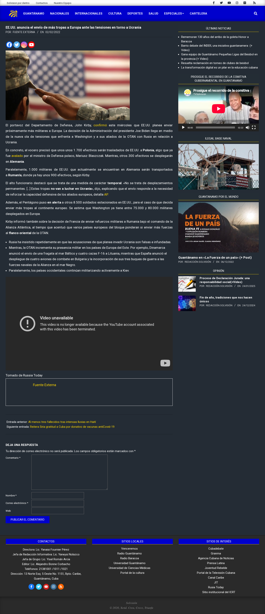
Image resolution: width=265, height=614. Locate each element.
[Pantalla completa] (254, 127)
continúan (73, 270)
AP (106, 194)
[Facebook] (9, 44)
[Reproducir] (183, 127)
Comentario (13, 457)
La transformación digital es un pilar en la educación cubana (219, 67)
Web (8, 510)
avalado (17, 156)
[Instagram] (24, 44)
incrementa (44, 248)
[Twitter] (16, 44)
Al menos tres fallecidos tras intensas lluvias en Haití (62, 422)
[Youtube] (31, 44)
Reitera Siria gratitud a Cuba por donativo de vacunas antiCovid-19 (72, 426)
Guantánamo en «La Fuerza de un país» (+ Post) (215, 257)
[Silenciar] (247, 127)
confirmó (100, 125)
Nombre (11, 495)
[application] (218, 108)
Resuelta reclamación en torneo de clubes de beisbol (215, 63)
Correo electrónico (17, 503)
